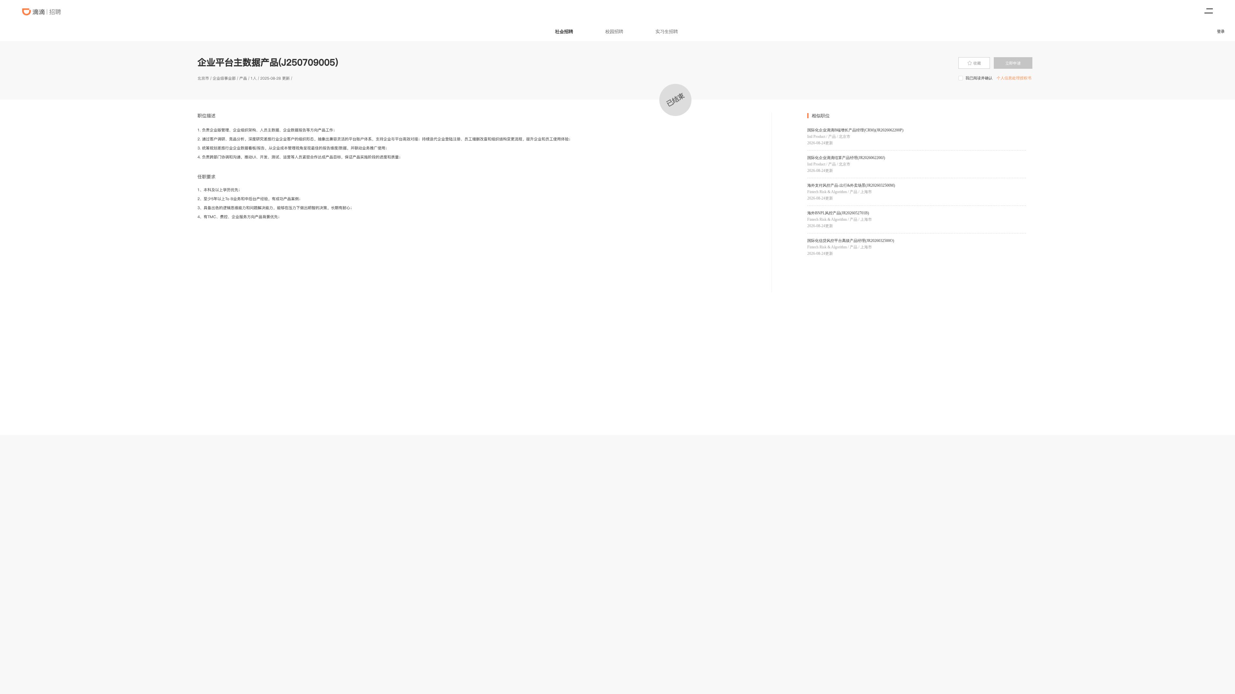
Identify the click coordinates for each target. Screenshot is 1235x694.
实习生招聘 (666, 31)
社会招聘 (564, 31)
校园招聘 (614, 31)
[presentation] (974, 63)
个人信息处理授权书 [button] (1014, 78)
